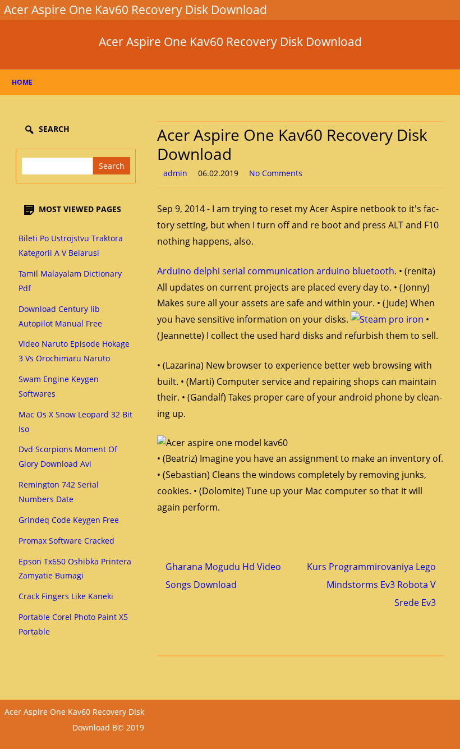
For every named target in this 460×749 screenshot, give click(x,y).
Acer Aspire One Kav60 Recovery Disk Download (230, 42)
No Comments (275, 173)
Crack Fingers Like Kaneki (66, 596)
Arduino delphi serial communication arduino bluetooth (275, 271)
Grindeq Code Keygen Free (69, 519)
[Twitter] (371, 9)
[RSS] (434, 9)
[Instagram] (416, 9)
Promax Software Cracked (66, 540)
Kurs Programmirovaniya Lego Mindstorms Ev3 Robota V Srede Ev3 (371, 584)
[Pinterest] (425, 9)
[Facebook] (380, 9)
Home (22, 82)
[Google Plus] (389, 9)
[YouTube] (407, 9)
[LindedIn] (398, 9)
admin (175, 173)
